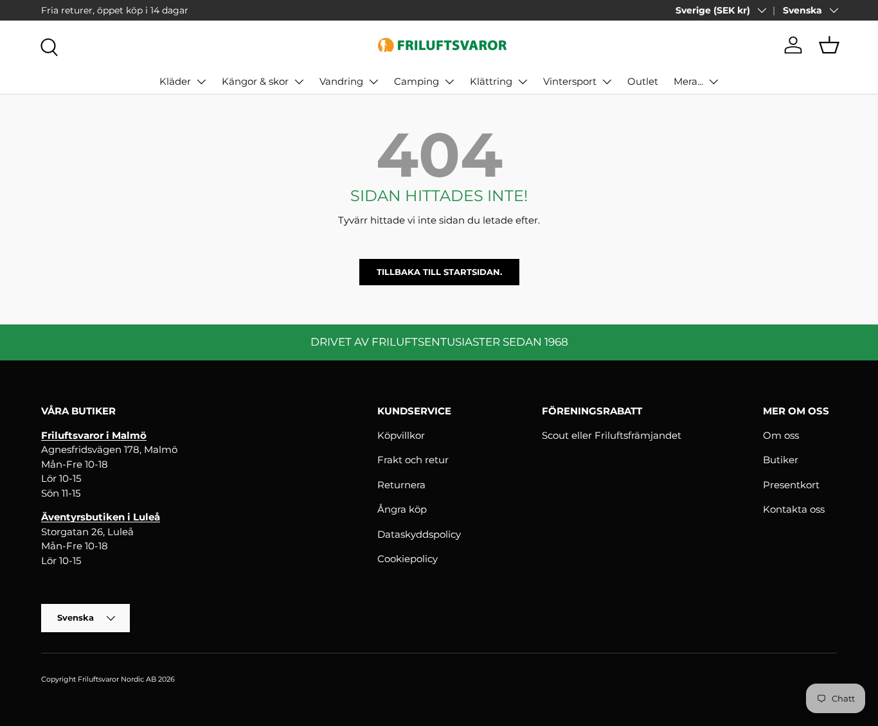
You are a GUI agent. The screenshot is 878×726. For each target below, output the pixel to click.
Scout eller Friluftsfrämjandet (611, 435)
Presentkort (791, 485)
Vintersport (569, 81)
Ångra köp (402, 509)
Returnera (401, 485)
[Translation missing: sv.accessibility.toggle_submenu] (201, 81)
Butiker (780, 460)
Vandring (341, 81)
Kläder (175, 81)
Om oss (781, 435)
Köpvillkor (401, 435)
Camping (416, 81)
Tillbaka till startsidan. (439, 272)
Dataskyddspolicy (419, 534)
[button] (829, 45)
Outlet (642, 81)
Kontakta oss (794, 509)
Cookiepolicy (407, 559)
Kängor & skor (255, 81)
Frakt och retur (413, 460)
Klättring (491, 81)
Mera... (688, 81)
